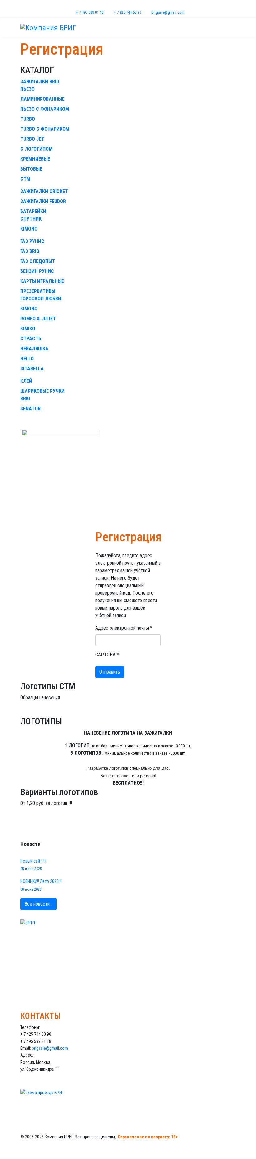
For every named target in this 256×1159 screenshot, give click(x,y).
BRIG (25, 399)
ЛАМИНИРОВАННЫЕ (42, 99)
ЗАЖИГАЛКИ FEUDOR (43, 201)
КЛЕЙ (26, 381)
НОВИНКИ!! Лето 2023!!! (41, 885)
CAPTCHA (107, 655)
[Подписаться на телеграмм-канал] (128, 954)
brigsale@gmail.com (167, 12)
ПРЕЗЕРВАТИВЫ (37, 291)
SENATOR (30, 408)
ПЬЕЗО (27, 89)
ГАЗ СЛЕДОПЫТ (37, 261)
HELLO (27, 359)
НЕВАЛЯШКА (34, 349)
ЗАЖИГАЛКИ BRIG (39, 82)
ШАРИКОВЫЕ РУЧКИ (42, 391)
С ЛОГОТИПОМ (36, 149)
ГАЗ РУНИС (32, 241)
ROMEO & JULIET (38, 319)
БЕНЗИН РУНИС (37, 271)
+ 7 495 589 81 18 (89, 12)
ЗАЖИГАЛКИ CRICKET (44, 191)
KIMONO (28, 229)
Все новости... (38, 904)
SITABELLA (32, 369)
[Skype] (132, 5)
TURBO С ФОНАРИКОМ (44, 129)
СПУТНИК (31, 219)
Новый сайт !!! (33, 865)
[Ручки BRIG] (128, 479)
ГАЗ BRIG (29, 251)
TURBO (27, 119)
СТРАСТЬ (30, 339)
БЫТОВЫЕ (31, 169)
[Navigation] (233, 27)
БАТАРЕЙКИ (33, 211)
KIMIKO (27, 329)
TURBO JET (32, 139)
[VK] (124, 5)
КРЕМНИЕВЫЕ (35, 159)
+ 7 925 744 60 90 (127, 12)
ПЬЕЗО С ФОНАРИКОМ (44, 109)
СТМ (25, 179)
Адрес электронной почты (123, 628)
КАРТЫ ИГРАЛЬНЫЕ (42, 281)
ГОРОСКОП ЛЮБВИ (40, 299)
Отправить (109, 672)
